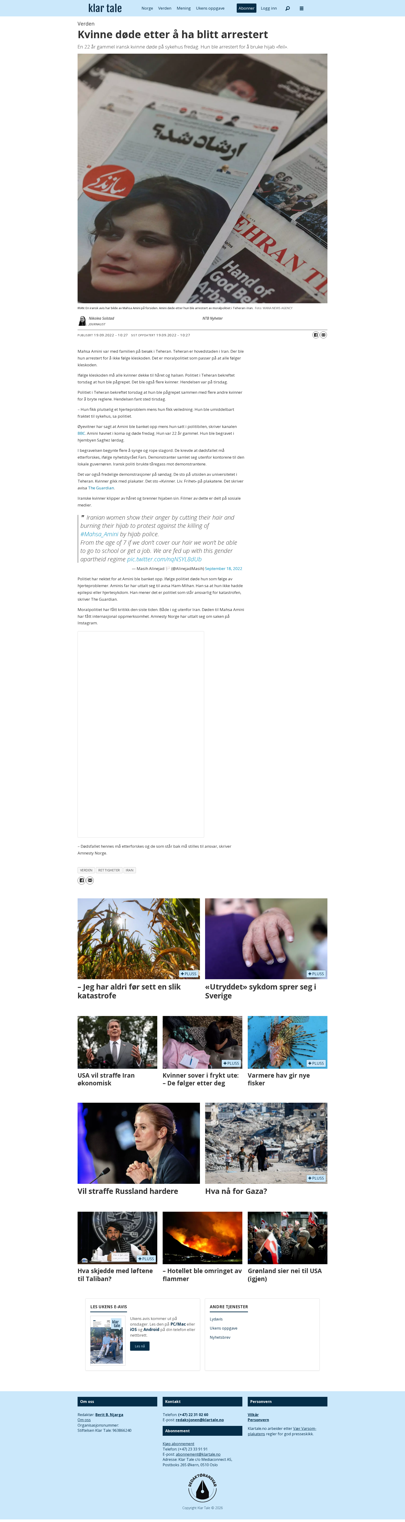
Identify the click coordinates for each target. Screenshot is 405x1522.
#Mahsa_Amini (99, 534)
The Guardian (101, 488)
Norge (147, 8)
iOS (133, 1329)
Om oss (84, 1419)
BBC (81, 433)
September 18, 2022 (223, 568)
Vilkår (253, 1414)
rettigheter (109, 870)
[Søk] (287, 8)
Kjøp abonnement (178, 1443)
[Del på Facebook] (315, 334)
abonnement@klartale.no (198, 1454)
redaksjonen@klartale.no (200, 1419)
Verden (164, 8)
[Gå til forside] (105, 8)
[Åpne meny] (301, 8)
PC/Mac (178, 1324)
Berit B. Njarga (109, 1414)
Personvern (258, 1419)
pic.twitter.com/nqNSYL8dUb (164, 559)
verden (86, 870)
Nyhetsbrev (220, 1337)
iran (129, 870)
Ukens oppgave (210, 8)
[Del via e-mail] (323, 334)
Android (151, 1329)
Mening (184, 8)
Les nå (140, 1346)
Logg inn (269, 8)
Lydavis (216, 1319)
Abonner (247, 8)
